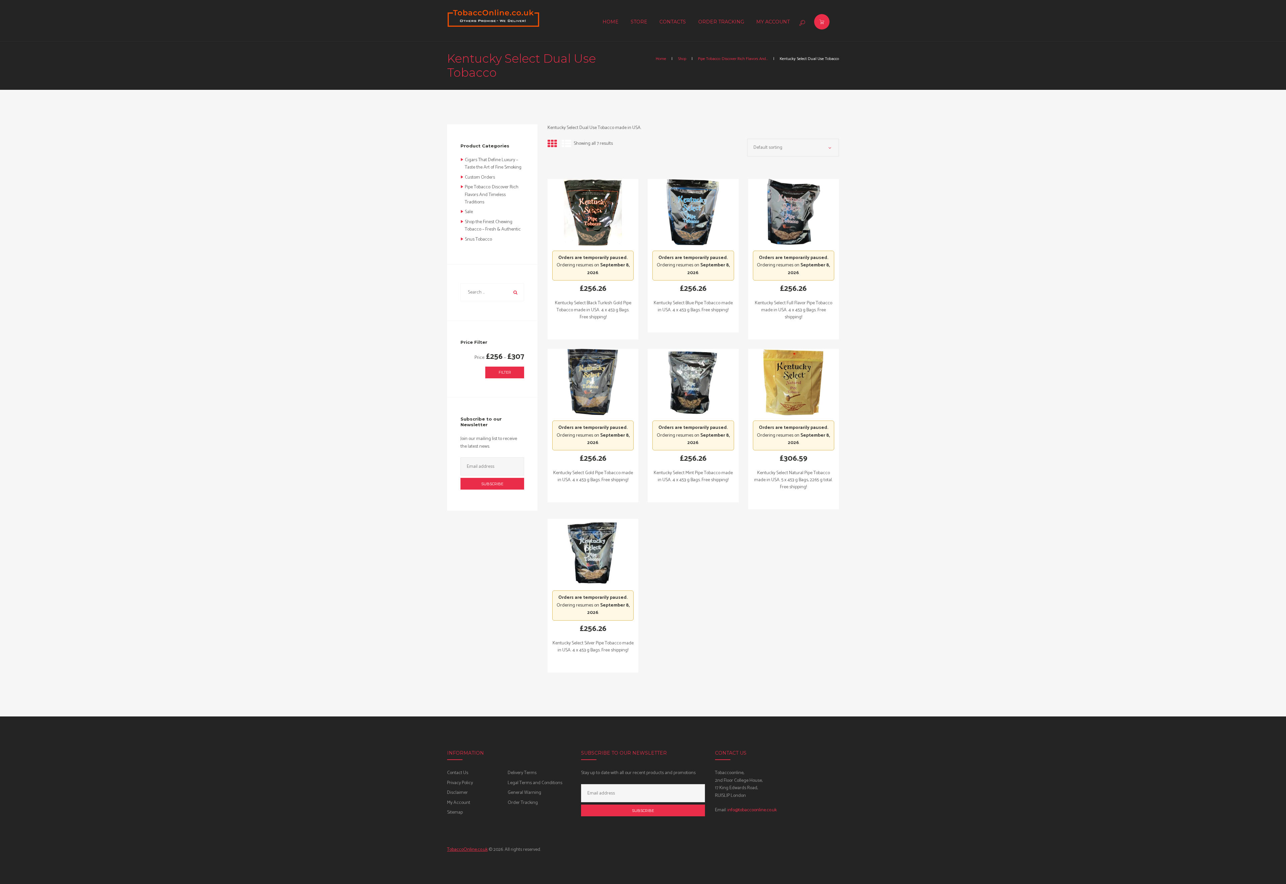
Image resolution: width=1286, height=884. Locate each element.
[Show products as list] (566, 144)
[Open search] (801, 22)
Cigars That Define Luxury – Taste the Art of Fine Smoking (493, 163)
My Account (458, 803)
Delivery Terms (522, 773)
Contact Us (457, 773)
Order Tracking (523, 803)
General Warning (524, 793)
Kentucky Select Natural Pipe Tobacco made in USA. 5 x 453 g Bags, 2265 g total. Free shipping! (793, 480)
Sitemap (455, 812)
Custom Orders (480, 177)
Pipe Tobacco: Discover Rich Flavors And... (733, 59)
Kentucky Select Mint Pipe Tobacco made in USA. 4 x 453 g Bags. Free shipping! (693, 476)
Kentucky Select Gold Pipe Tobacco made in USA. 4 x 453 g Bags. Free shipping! (593, 476)
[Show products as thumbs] (552, 144)
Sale (469, 212)
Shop (682, 59)
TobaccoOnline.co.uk (467, 850)
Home (661, 59)
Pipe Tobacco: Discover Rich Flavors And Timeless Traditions (491, 194)
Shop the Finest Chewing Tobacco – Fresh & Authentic (493, 225)
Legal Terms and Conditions (535, 783)
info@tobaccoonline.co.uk (752, 810)
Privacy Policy (460, 783)
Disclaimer (457, 793)
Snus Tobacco (478, 239)
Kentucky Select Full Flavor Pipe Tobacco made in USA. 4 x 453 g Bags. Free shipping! (793, 310)
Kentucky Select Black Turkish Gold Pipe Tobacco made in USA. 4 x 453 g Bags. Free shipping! (593, 310)
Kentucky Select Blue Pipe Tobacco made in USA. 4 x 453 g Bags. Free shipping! (693, 306)
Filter (505, 372)
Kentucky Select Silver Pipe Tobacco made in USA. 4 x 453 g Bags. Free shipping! (593, 646)
